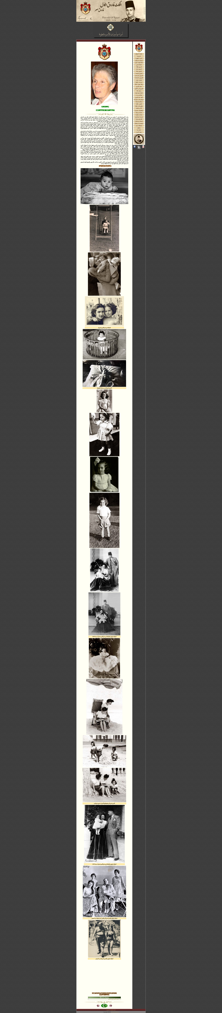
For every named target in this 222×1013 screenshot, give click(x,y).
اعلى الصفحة (113, 1009)
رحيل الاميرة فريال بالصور (113, 999)
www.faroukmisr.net (115, 1012)
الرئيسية (108, 1009)
